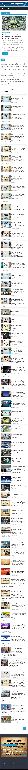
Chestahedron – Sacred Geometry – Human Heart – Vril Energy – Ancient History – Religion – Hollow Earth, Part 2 (18, 234)
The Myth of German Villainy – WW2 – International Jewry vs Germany (18, 494)
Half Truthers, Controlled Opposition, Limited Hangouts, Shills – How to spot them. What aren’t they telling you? (18, 562)
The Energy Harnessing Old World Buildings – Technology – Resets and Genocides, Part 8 (18, 149)
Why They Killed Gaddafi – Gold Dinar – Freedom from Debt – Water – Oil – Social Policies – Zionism (18, 553)
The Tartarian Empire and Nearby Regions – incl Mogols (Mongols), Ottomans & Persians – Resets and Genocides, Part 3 (18, 197)
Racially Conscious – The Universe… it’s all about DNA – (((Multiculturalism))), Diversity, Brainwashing (18, 394)
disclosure (4, 42)
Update (13, 89)
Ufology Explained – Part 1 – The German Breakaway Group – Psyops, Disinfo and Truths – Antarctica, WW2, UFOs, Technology (18, 359)
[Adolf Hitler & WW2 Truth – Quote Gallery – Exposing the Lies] (6, 450)
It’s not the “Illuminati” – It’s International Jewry (17, 427)
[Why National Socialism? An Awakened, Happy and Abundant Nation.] (6, 418)
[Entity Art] (14, 3)
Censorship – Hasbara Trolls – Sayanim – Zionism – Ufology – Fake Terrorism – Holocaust (18, 674)
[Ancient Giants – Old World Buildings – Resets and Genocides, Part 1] (6, 214)
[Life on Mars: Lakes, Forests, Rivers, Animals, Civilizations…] (6, 309)
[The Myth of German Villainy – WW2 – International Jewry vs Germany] (5, 492)
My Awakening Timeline (17, 411)
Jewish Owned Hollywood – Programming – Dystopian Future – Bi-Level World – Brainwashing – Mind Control (18, 520)
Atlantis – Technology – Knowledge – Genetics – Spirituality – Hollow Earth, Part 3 (17, 225)
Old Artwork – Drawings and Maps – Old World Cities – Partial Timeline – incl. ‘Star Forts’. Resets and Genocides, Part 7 (18, 159)
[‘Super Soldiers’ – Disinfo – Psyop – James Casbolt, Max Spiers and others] (6, 458)
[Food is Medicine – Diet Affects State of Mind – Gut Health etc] (6, 717)
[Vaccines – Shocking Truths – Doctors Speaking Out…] (6, 340)
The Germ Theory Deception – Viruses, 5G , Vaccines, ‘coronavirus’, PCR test (18, 350)
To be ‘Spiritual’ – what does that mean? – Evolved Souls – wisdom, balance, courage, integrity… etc (17, 572)
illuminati (21, 42)
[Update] (6, 88)
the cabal (21, 44)
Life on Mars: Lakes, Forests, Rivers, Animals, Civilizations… (18, 311)
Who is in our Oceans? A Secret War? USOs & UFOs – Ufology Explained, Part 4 (17, 275)
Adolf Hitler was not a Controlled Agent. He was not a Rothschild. (18, 436)
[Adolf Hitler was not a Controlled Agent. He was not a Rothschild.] (6, 433)
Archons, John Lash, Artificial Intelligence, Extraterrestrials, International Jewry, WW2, (18, 544)
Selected (14, 745)
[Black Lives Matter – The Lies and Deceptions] (6, 333)
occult (13, 44)
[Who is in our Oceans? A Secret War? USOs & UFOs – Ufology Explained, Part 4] (6, 273)
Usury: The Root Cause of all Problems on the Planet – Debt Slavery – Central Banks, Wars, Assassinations (18, 606)
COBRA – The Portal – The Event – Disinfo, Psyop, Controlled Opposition (17, 479)
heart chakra (16, 42)
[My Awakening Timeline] (6, 410)
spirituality (17, 44)
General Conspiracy (7, 745)
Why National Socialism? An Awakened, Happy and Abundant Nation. (18, 420)
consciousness (16, 40)
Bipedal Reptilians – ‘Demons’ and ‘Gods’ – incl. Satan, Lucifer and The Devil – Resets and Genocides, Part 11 (18, 117)
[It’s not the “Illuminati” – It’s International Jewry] (6, 426)
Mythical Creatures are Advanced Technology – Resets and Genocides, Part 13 (17, 99)
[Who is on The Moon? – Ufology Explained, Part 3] (6, 281)
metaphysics (4, 44)
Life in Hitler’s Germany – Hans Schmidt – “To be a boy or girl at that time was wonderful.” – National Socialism (18, 503)
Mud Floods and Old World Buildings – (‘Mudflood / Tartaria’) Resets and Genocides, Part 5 (17, 179)
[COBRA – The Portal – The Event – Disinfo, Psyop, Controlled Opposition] (6, 476)
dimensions (22, 40)
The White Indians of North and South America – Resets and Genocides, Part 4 (18, 188)
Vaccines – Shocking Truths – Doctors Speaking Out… (18, 342)
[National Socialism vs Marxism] (6, 317)
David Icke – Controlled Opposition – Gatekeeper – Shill (18, 486)
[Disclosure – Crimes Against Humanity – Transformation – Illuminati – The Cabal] (14, 16)
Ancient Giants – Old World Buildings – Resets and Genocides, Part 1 (17, 216)
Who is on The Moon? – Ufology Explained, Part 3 (17, 282)
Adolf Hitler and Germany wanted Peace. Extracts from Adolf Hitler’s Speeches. (17, 512)
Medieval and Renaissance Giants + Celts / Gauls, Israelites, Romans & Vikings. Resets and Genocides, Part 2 (18, 207)
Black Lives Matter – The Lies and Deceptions (18, 334)
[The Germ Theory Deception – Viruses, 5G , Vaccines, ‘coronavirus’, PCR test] (6, 348)
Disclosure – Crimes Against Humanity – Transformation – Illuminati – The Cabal (13, 37)
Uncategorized (6, 32)
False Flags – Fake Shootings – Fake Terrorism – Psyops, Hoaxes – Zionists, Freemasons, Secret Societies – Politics (17, 663)
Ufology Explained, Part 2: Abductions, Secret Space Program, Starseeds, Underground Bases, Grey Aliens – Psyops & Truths (17, 301)
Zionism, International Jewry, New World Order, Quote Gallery (18, 444)
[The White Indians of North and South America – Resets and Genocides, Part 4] (6, 185)
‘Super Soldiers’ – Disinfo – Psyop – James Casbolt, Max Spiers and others (17, 460)
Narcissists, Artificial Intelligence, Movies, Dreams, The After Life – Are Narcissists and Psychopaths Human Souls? (18, 255)
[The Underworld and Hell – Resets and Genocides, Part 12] (6, 105)
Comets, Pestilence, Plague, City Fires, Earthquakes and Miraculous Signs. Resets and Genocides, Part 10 (18, 127)
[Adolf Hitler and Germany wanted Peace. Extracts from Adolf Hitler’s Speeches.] (5, 510)
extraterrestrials (10, 42)
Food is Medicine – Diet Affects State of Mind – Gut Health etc (17, 719)
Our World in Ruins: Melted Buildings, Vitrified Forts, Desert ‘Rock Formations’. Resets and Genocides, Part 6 (18, 169)
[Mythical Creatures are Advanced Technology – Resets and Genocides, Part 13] (6, 96)
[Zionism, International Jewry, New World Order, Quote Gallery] (6, 442)
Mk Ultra (9, 44)
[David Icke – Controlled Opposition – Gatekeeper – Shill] (5, 484)
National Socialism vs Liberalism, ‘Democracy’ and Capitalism (18, 327)
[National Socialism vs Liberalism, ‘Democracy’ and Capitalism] (6, 325)
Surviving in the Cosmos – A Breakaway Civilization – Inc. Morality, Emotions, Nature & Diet (18, 292)
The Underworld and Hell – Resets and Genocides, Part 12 (17, 108)
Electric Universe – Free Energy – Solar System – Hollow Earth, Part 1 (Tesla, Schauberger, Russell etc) (17, 245)
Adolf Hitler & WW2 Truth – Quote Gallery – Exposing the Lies (18, 452)
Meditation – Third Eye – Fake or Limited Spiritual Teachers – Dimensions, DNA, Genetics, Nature (18, 404)
